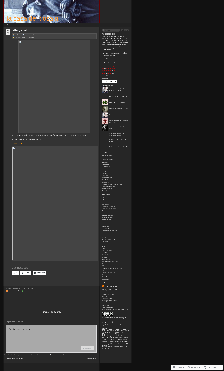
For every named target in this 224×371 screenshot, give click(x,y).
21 (107, 71)
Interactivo (105, 341)
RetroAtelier (105, 180)
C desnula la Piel (107, 204)
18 (115, 68)
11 (115, 66)
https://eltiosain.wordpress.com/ (111, 325)
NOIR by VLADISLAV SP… (117, 95)
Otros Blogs (106, 344)
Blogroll (104, 330)
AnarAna (112, 141)
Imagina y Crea (106, 219)
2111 (103, 197)
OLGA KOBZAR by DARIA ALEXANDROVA (114, 303)
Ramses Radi (106, 259)
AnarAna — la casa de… (116, 139)
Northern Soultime (107, 177)
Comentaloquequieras (108, 206)
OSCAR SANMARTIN (108, 250)
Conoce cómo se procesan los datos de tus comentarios (48, 355)
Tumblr (110, 346)
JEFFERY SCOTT (20, 30)
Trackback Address (30, 290)
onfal (103, 248)
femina (104, 169)
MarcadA (104, 237)
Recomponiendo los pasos (110, 261)
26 (103, 73)
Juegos (112, 341)
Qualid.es (104, 257)
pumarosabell (113, 88)
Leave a (30, 34)
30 (110, 73)
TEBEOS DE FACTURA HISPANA (112, 184)
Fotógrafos (111, 339)
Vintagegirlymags (107, 188)
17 (113, 68)
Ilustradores (32, 37)
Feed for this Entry (14, 290)
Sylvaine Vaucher (107, 266)
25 (115, 71)
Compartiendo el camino (109, 208)
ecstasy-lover (106, 164)
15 (109, 68)
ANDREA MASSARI (115, 135)
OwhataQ (104, 252)
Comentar (87, 348)
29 (109, 73)
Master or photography (108, 239)
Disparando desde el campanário (112, 210)
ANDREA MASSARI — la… (117, 133)
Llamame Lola (106, 235)
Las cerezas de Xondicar (109, 230)
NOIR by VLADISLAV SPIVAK (118, 97)
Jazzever (104, 224)
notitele (104, 244)
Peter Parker (105, 255)
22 (109, 71)
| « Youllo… (112, 146)
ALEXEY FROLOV (107, 292)
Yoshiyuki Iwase (106, 191)
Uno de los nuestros (108, 274)
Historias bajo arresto (108, 217)
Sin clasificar (121, 344)
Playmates (113, 344)
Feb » (107, 75)
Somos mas (105, 263)
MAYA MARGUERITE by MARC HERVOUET (115, 309)
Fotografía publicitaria (121, 337)
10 (113, 66)
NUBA (103, 246)
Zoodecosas (105, 279)
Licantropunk (106, 233)
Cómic (122, 330)
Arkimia (104, 202)
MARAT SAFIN (106, 305)
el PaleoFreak (106, 166)
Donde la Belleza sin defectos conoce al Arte (115, 213)
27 (105, 73)
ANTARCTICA (91, 358)
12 (103, 68)
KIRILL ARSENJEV (107, 307)
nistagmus (105, 241)
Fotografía (24, 37)
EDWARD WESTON (121, 102)
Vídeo (110, 348)
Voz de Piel (105, 277)
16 (110, 68)
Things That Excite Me (108, 186)
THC (103, 270)
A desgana (105, 199)
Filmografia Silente (107, 171)
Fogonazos (105, 173)
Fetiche (122, 332)
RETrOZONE (105, 182)
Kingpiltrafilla (105, 226)
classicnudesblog (114, 120)
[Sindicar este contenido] (103, 286)
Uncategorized (118, 346)
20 (105, 71)
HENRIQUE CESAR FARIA (110, 301)
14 (107, 68)
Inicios (104, 221)
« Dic (103, 75)
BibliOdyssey (105, 162)
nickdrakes (105, 175)
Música (125, 342)
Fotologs (104, 339)
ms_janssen (112, 126)
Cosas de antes (113, 330)
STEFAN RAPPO (123, 146)
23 (110, 71)
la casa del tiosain (32, 18)
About (8, 25)
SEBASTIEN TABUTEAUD (15, 358)
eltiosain (19, 34)
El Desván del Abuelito (108, 215)
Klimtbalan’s (105, 228)
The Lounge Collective (108, 272)
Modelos (118, 342)
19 (103, 71)
